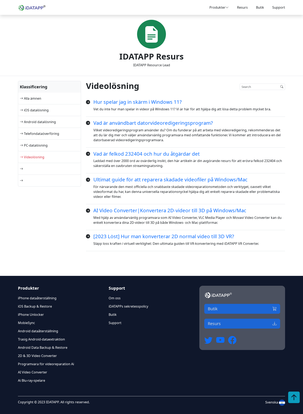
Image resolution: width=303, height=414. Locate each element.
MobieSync (26, 323)
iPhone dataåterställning (37, 298)
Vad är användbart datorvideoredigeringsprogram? (153, 122)
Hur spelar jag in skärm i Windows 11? (137, 101)
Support (278, 7)
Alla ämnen (32, 98)
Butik (260, 7)
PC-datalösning (35, 145)
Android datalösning (39, 122)
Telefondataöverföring (41, 133)
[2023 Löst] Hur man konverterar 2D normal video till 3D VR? (163, 236)
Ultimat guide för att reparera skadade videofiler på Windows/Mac (170, 179)
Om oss (115, 298)
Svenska (272, 402)
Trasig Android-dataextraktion (41, 339)
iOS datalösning (36, 110)
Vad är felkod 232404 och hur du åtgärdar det (146, 153)
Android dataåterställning (38, 331)
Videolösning (33, 157)
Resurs (242, 7)
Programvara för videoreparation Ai (46, 364)
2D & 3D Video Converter (37, 355)
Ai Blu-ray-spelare (31, 380)
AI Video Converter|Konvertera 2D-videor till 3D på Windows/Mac (169, 210)
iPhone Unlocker (31, 314)
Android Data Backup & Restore (42, 347)
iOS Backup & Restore (35, 306)
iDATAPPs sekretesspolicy (128, 306)
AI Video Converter (32, 372)
